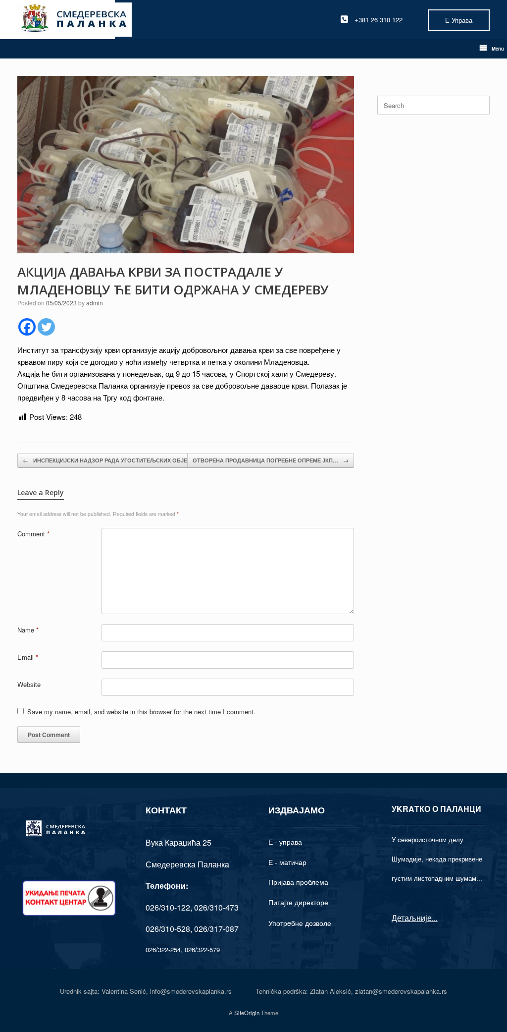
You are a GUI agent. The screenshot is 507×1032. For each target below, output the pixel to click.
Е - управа (285, 842)
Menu (498, 48)
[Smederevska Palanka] (74, 19)
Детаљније (412, 917)
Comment (33, 533)
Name (28, 629)
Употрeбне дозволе (299, 923)
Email (27, 657)
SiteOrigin (246, 1013)
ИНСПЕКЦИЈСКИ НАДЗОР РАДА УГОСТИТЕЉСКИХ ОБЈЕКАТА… (114, 460)
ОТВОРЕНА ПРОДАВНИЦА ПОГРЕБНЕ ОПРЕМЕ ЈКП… (271, 460)
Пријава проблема (298, 882)
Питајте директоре (298, 902)
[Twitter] (46, 327)
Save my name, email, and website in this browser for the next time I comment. (141, 711)
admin (94, 302)
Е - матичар (287, 862)
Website (29, 684)
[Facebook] (27, 327)
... (435, 917)
